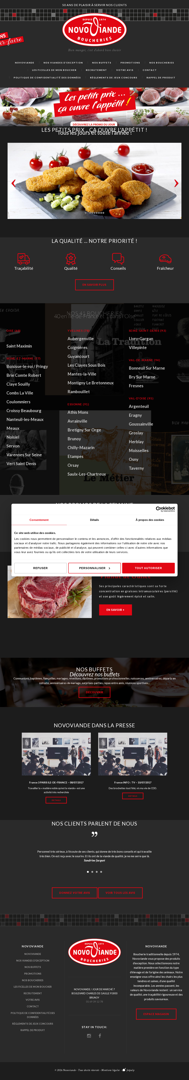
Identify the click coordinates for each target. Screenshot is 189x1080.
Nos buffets (33, 967)
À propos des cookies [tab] (150, 519)
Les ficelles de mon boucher (33, 986)
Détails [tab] (94, 519)
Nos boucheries (32, 980)
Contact (33, 1006)
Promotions (32, 973)
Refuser (40, 567)
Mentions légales (110, 1070)
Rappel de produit (32, 1030)
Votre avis (33, 999)
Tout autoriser (148, 567)
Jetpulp (130, 1070)
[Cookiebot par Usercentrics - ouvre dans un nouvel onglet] (158, 509)
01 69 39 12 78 (94, 1001)
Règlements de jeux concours (32, 1023)
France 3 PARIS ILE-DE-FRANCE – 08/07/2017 (56, 782)
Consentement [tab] (39, 519)
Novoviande (32, 953)
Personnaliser (92, 567)
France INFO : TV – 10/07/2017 (132, 782)
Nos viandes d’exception (32, 960)
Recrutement (33, 993)
